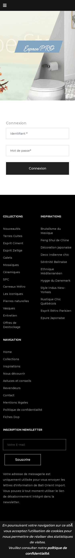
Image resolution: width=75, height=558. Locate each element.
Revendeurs (12, 388)
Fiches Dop (11, 417)
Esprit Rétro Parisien (56, 311)
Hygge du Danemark (55, 280)
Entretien (10, 315)
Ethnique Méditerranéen (51, 271)
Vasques (9, 308)
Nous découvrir (14, 373)
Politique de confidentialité (22, 410)
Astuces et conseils (17, 381)
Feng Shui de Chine (55, 240)
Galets (7, 258)
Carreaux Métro (14, 286)
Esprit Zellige (12, 250)
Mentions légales (15, 402)
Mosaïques (11, 265)
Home (7, 352)
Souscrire (22, 460)
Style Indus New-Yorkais (53, 290)
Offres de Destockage (11, 325)
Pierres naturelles (16, 301)
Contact (8, 395)
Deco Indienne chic (55, 255)
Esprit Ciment (13, 243)
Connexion (37, 168)
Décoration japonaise (56, 247)
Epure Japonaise (53, 318)
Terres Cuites (12, 236)
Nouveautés (11, 229)
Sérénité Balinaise (54, 262)
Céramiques (11, 272)
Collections (13, 216)
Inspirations (51, 216)
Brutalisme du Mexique (51, 231)
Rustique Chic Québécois (51, 301)
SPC (6, 279)
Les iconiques (13, 294)
